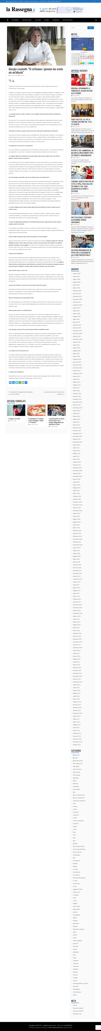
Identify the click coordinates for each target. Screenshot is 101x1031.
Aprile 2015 (76, 662)
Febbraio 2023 (77, 393)
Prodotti (75, 920)
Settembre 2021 (77, 442)
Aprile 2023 (76, 388)
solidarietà (76, 952)
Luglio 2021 (76, 448)
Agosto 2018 (76, 547)
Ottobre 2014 (77, 679)
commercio (76, 815)
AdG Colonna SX (77, 763)
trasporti (75, 972)
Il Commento (76, 860)
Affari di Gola (76, 772)
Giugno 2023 (76, 382)
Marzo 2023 (76, 390)
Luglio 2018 (76, 550)
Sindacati (75, 946)
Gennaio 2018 (77, 567)
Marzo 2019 (76, 527)
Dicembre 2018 (77, 536)
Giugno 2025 (76, 313)
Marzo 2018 (76, 562)
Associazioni (76, 789)
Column (75, 809)
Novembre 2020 (77, 470)
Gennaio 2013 (77, 736)
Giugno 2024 (76, 348)
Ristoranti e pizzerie (78, 929)
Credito (75, 818)
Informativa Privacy (34, 1)
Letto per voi (76, 892)
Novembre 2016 (77, 607)
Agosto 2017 (76, 582)
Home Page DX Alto (78, 846)
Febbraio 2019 (77, 530)
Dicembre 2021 (77, 433)
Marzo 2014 (76, 699)
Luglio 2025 (76, 310)
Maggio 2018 (76, 556)
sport (74, 955)
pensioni (75, 912)
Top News (76, 966)
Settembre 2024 (77, 339)
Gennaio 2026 (77, 293)
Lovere (75, 900)
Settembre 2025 (77, 305)
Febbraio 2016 (77, 633)
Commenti (76, 812)
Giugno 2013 (76, 722)
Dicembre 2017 (77, 570)
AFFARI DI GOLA (68, 20)
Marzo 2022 (76, 425)
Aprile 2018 (76, 559)
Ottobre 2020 (77, 473)
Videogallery (76, 989)
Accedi (75, 1005)
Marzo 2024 (76, 356)
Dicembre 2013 (77, 707)
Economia (75, 823)
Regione (75, 926)
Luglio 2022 (76, 413)
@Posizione (76, 755)
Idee (74, 858)
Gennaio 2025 (77, 328)
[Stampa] (13, 81)
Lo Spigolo (76, 895)
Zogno (74, 995)
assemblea (76, 786)
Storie (74, 958)
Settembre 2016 (77, 613)
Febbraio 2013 (77, 733)
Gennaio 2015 (77, 670)
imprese (75, 866)
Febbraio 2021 (77, 462)
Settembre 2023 (77, 373)
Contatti (26, 1)
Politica (75, 918)
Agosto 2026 (76, 273)
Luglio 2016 (76, 619)
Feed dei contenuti (78, 1008)
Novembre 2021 (77, 436)
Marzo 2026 (76, 288)
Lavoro (75, 886)
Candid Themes (67, 1027)
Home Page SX (77, 852)
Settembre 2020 (77, 476)
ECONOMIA (15, 20)
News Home (76, 906)
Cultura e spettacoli (78, 820)
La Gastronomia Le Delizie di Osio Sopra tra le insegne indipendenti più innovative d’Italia (56, 421)
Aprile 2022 (76, 422)
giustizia (75, 843)
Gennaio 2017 (77, 602)
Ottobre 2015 (77, 645)
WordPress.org (77, 1014)
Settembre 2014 (77, 682)
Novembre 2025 (77, 299)
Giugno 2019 (76, 519)
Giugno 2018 (76, 553)
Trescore (75, 975)
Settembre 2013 (77, 713)
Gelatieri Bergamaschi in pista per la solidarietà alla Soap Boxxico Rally (81, 252)
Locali (74, 898)
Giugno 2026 (76, 279)
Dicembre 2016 (77, 605)
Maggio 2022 (76, 419)
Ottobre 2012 (77, 744)
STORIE (46, 20)
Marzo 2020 (76, 493)
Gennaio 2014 (77, 704)
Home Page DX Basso (79, 849)
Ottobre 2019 (77, 507)
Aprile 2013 (76, 727)
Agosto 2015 (76, 650)
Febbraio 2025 (77, 325)
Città (74, 803)
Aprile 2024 (76, 353)
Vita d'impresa (77, 992)
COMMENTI (55, 20)
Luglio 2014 (76, 687)
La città (75, 880)
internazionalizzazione (79, 878)
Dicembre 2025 (77, 296)
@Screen (75, 758)
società (75, 949)
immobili (75, 863)
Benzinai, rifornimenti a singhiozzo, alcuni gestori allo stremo (82, 90)
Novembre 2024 (77, 333)
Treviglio (75, 977)
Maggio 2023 (76, 385)
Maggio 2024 (76, 350)
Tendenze (76, 960)
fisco (74, 840)
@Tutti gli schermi (78, 760)
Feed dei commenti (78, 1011)
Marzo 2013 (76, 730)
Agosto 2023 (76, 376)
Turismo (75, 980)
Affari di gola (76, 775)
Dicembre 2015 (77, 639)
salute (74, 932)
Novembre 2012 (77, 742)
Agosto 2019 (76, 513)
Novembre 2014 (77, 676)
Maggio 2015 (76, 659)
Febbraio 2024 (77, 359)
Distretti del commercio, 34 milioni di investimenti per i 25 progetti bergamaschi (82, 153)
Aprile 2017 (76, 593)
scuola (74, 938)
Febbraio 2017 (77, 599)
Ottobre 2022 (77, 405)
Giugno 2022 (76, 416)
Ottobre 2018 (77, 542)
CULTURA (38, 20)
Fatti (74, 835)
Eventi (74, 829)
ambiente (75, 783)
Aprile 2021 (76, 456)
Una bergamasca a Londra (80, 983)
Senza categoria (77, 940)
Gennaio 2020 (77, 499)
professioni (76, 923)
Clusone (75, 806)
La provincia (76, 883)
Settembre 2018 (77, 545)
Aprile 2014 (76, 696)
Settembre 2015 (77, 647)
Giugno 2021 (76, 450)
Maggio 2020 (76, 487)
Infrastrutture (76, 872)
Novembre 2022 (77, 402)
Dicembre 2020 (77, 468)
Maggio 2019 (76, 522)
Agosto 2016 (76, 616)
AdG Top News (77, 769)
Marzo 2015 (76, 665)
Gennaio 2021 (77, 465)
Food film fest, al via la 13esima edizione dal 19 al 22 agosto (81, 122)
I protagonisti (76, 855)
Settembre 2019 (77, 510)
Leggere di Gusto (77, 889)
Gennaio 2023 (77, 396)
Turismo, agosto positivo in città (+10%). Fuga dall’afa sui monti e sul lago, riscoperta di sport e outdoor (82, 186)
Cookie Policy (43, 1)
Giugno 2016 (76, 622)
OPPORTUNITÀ (26, 20)
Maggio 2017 (76, 590)
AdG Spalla (76, 766)
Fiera (74, 838)
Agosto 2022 (76, 410)
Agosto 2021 (76, 445)
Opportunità (76, 909)
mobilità (75, 903)
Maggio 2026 (76, 282)
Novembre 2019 (77, 505)
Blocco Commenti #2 (79, 798)
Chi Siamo (20, 1)
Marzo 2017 (76, 596)
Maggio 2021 (76, 453)
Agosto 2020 (76, 479)
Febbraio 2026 (77, 290)
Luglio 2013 (76, 719)
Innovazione (76, 875)
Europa (75, 826)
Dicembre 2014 (77, 673)
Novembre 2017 (77, 573)
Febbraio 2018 (77, 565)
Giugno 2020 (76, 485)
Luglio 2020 (76, 482)
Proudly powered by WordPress (38, 1027)
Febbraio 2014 (77, 702)
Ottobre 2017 (77, 576)
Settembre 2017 (77, 579)
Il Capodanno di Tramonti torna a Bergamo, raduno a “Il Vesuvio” (36, 420)
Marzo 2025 (76, 322)
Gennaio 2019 (77, 533)
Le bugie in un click (14, 419)
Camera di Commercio (79, 800)
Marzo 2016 (76, 630)
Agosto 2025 (76, 308)
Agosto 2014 (76, 685)
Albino (74, 780)
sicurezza (75, 943)
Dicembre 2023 (77, 365)
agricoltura (76, 778)
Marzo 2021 (76, 459)
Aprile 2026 (76, 285)
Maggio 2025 (76, 316)
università (75, 986)
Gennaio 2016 (77, 636)
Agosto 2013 (76, 716)
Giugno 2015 (76, 656)
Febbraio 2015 (77, 667)
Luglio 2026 (76, 276)
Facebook (94, 1)
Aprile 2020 (76, 490)
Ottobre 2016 (77, 610)
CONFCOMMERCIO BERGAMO (54, 1)
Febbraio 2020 (77, 496)
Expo (74, 832)
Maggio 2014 (76, 693)
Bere (74, 792)
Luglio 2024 (76, 345)
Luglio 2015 (76, 653)
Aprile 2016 (76, 627)
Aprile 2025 (76, 319)
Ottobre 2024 (77, 336)
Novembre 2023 (77, 368)
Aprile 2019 (76, 525)
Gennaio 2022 (77, 430)
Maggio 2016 (76, 625)
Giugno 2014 (76, 690)
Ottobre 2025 (77, 302)
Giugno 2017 (76, 587)
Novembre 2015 (77, 642)
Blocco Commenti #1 (79, 795)
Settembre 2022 (77, 408)
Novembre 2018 (77, 539)
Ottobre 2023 (77, 370)
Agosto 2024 (76, 342)
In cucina (75, 869)
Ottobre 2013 (77, 710)
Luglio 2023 (76, 379)
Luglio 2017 (76, 585)
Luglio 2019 (76, 516)
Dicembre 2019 (77, 502)
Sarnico (75, 935)
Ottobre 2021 (77, 439)
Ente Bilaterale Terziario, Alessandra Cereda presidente (81, 220)
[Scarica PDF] (10, 81)
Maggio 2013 (76, 724)
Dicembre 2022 (77, 399)
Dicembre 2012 (77, 739)
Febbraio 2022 (77, 428)
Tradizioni (75, 969)
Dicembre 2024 (77, 330)
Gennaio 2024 (77, 362)
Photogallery (76, 915)
